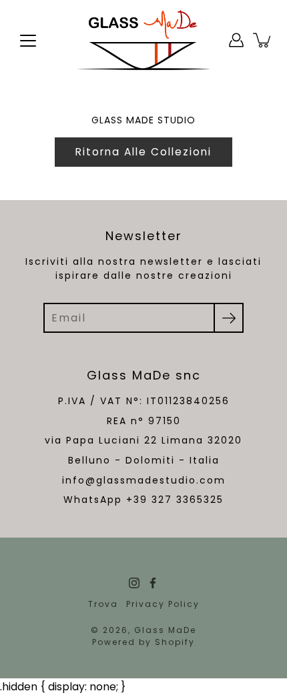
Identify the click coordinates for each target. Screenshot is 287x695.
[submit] (229, 318)
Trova (103, 604)
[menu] (28, 41)
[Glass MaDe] (143, 40)
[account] (236, 40)
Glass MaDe (165, 630)
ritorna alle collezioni (143, 152)
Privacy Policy (163, 604)
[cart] (263, 40)
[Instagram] (134, 583)
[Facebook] (153, 583)
